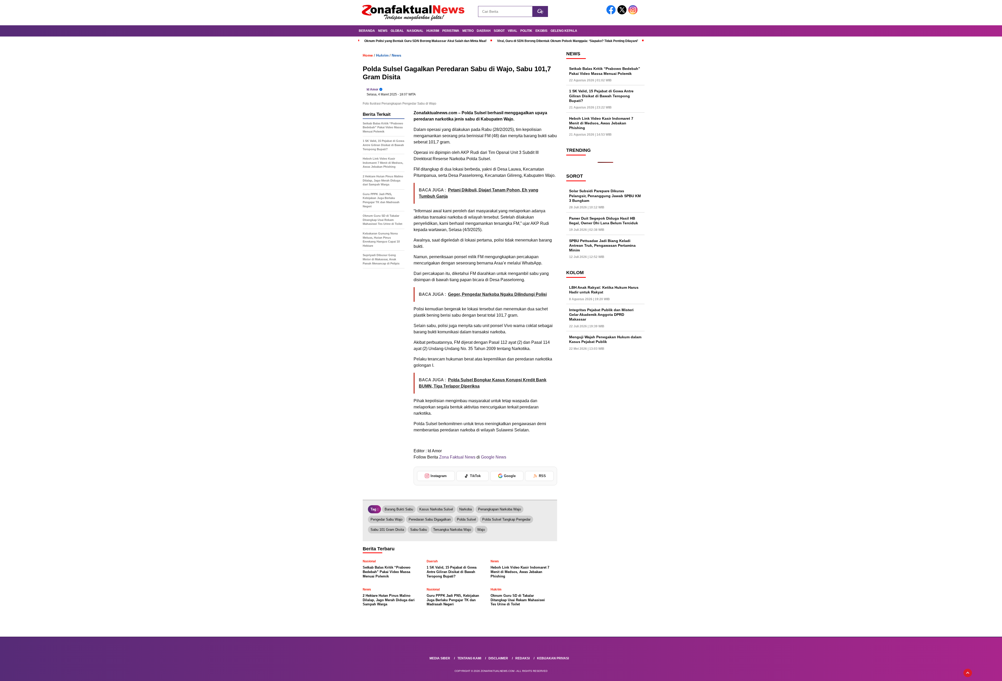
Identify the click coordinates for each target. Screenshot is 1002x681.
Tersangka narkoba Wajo (452, 530)
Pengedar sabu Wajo (386, 519)
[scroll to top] (968, 673)
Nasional (415, 31)
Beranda (367, 31)
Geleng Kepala (564, 31)
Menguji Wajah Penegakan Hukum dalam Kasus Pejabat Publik (605, 339)
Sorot (499, 31)
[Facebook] (611, 13)
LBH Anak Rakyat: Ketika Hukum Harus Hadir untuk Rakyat (604, 289)
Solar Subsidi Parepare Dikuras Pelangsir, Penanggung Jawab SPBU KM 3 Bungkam (605, 195)
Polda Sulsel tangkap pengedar (506, 519)
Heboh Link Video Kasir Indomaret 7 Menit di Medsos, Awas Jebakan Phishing (601, 123)
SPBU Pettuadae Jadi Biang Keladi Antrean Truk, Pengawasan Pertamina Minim (602, 245)
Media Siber (440, 658)
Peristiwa (450, 31)
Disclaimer (498, 658)
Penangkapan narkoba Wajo (499, 509)
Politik (526, 31)
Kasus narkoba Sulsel (436, 509)
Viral (512, 31)
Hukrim (432, 31)
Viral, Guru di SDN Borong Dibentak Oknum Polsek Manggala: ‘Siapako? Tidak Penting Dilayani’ (567, 41)
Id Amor (372, 89)
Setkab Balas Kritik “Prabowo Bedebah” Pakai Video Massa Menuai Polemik (604, 71)
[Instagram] (633, 13)
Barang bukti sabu (399, 509)
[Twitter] (622, 13)
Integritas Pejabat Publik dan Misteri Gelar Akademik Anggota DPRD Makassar (601, 314)
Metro (468, 31)
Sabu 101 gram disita (387, 530)
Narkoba (465, 509)
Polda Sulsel (466, 519)
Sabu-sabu (418, 530)
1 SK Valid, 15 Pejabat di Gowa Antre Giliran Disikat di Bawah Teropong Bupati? (601, 96)
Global (397, 31)
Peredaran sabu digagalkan (430, 519)
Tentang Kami (469, 658)
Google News (493, 457)
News (382, 31)
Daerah (484, 31)
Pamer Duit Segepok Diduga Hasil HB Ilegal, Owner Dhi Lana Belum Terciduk (603, 220)
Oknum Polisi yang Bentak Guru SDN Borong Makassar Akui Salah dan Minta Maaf (425, 41)
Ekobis (541, 31)
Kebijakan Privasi (553, 658)
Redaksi (522, 658)
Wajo (481, 530)
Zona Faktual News (457, 457)
